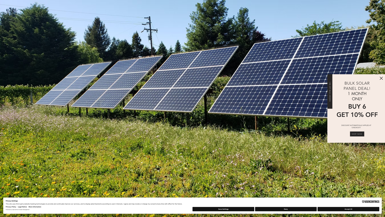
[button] (381, 78)
